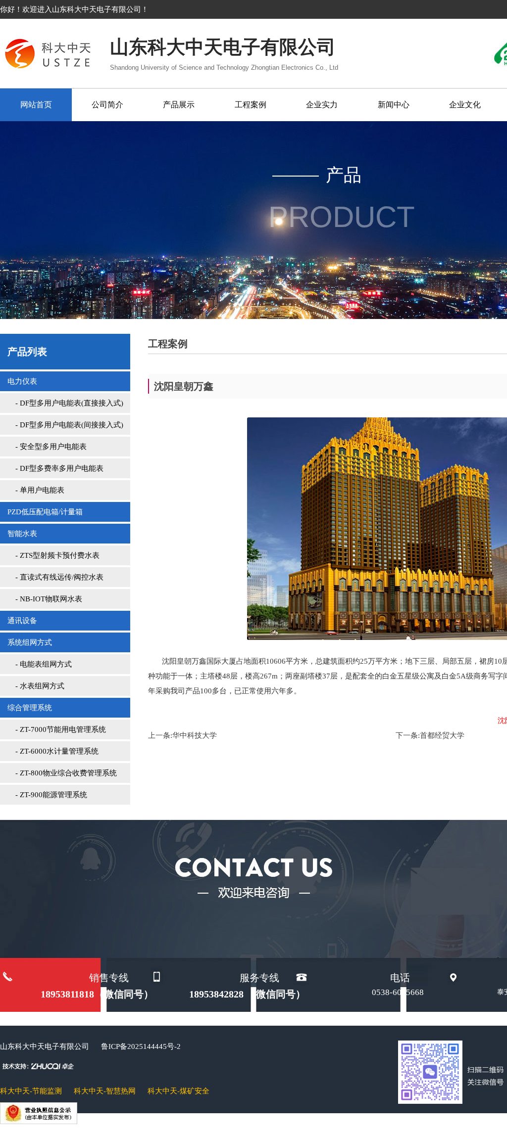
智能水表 (22, 534)
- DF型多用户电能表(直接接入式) (65, 403)
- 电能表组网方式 (39, 664)
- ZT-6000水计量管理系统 (53, 751)
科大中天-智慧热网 (105, 1091)
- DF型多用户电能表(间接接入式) (65, 425)
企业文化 (465, 104)
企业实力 (322, 104)
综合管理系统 (29, 708)
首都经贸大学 (442, 735)
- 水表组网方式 (35, 686)
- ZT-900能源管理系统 (47, 795)
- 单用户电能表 (35, 490)
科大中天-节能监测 (31, 1091)
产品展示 (179, 104)
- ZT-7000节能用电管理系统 (56, 729)
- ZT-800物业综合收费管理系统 (62, 773)
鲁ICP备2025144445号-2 (141, 1046)
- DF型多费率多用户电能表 (55, 468)
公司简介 (107, 104)
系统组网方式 (29, 642)
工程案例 (250, 104)
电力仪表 (22, 381)
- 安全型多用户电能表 (47, 447)
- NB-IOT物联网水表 (44, 599)
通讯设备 (22, 621)
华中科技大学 (194, 735)
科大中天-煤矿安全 (178, 1091)
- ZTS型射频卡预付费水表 (53, 555)
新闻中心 (393, 104)
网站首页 (36, 104)
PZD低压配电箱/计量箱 (45, 512)
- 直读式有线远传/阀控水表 (55, 577)
